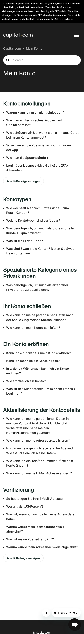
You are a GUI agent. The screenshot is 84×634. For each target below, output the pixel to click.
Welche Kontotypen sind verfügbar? (33, 220)
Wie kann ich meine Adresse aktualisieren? (38, 440)
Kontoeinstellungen (27, 103)
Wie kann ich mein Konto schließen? (33, 327)
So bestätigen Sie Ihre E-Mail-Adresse (34, 499)
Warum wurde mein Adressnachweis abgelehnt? (42, 547)
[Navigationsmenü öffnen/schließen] (77, 35)
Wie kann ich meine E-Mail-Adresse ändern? (39, 473)
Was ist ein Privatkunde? (24, 241)
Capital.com (12, 48)
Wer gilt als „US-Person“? (24, 506)
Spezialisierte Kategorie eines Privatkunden (40, 273)
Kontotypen (17, 199)
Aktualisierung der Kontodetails (41, 410)
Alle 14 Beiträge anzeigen (23, 181)
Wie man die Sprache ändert (27, 158)
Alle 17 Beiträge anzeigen (23, 558)
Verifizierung (18, 489)
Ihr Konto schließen (27, 306)
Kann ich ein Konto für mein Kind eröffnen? (38, 353)
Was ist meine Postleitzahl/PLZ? (30, 539)
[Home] (18, 35)
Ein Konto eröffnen (26, 344)
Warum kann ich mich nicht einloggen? (35, 112)
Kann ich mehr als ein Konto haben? (33, 361)
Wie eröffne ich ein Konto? (26, 381)
